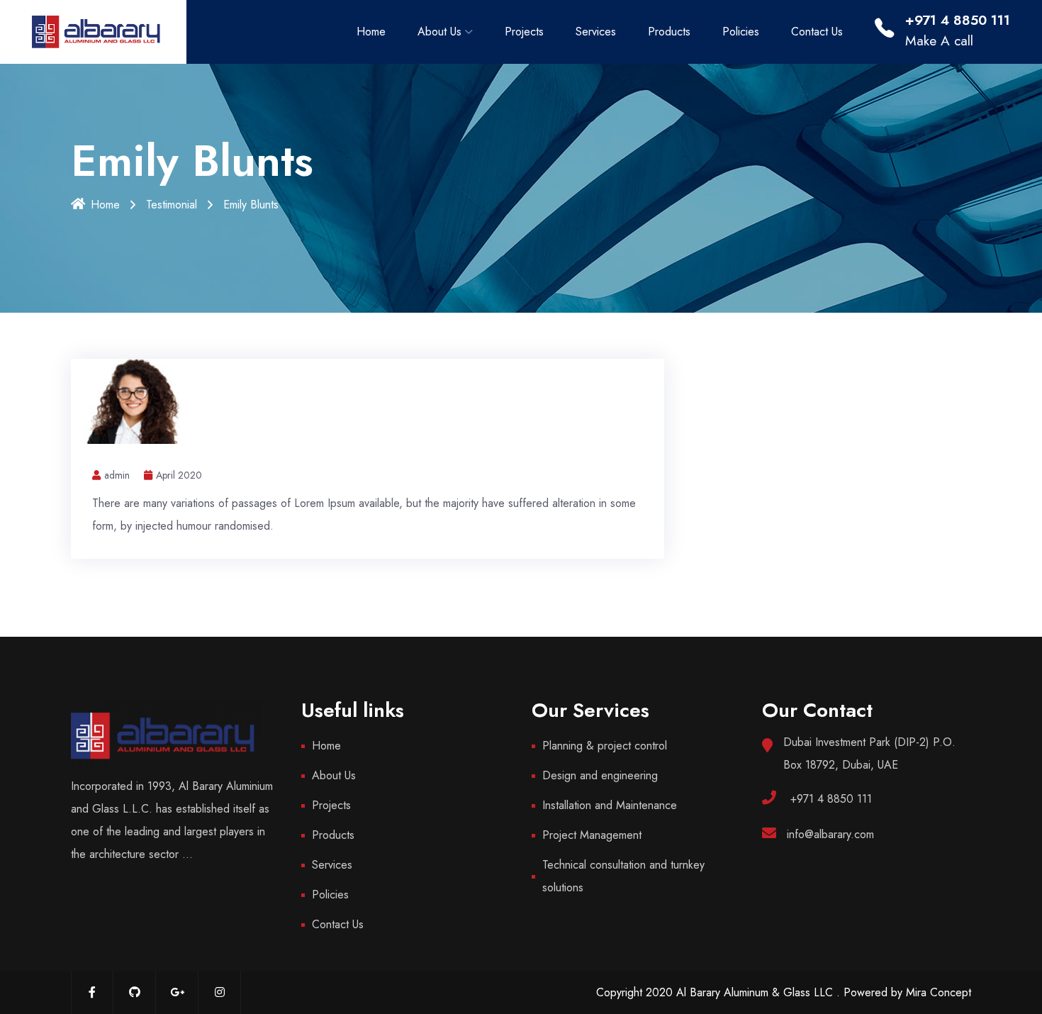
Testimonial (171, 204)
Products (669, 31)
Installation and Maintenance (609, 805)
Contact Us (817, 31)
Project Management (592, 835)
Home (371, 31)
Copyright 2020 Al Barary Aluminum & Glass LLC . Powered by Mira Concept (783, 992)
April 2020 (179, 475)
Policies (740, 31)
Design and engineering (600, 775)
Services (596, 31)
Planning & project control (604, 745)
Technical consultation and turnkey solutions (623, 876)
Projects (524, 31)
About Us (439, 31)
